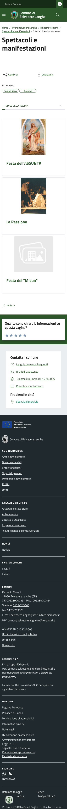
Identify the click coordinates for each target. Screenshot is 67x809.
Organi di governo (12, 473)
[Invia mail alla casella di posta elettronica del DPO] (20, 664)
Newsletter (8, 779)
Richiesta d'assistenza (14, 756)
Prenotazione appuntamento (18, 752)
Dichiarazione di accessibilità (18, 718)
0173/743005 (21, 605)
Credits (20, 796)
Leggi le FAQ (9, 744)
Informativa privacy (13, 724)
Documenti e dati (11, 462)
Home (5, 27)
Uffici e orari (8, 640)
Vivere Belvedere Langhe (24, 27)
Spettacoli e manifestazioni (16, 31)
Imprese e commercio (14, 525)
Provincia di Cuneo (12, 713)
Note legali (8, 729)
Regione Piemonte (13, 4)
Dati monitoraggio (12, 792)
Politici (5, 484)
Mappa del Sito (46, 796)
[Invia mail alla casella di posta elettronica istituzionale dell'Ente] (35, 615)
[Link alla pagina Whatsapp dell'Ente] (4, 774)
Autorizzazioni (10, 514)
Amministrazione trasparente (18, 740)
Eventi (5, 574)
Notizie (6, 549)
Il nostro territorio (49, 27)
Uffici (5, 490)
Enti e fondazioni (11, 468)
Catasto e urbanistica (14, 520)
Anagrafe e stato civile (15, 509)
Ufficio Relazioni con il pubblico (19, 634)
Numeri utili (8, 645)
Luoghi (6, 568)
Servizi (40, 792)
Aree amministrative (13, 457)
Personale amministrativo (16, 479)
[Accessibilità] (9, 800)
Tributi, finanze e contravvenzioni (20, 531)
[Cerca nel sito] (56, 15)
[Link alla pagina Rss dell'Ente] (10, 774)
